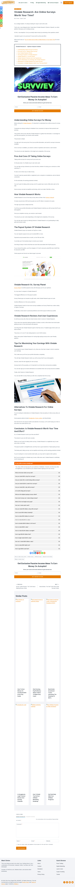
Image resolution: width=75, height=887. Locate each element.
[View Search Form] (61, 2)
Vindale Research (27, 123)
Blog (33, 2)
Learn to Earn (59, 869)
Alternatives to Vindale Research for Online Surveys (30, 61)
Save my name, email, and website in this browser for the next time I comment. (35, 844)
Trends (58, 874)
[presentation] (22, 642)
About (39, 863)
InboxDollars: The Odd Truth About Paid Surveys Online (49, 586)
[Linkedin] (35, 553)
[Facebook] (31, 553)
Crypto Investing (60, 871)
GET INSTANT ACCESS (37, 110)
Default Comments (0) (20, 816)
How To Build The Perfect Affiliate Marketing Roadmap (36, 798)
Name (18, 841)
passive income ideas (47, 556)
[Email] (1, 23)
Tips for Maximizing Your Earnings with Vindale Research (31, 59)
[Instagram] (70, 882)
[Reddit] (40, 553)
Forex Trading (59, 863)
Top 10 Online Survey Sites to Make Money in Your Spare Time (40, 39)
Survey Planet (17, 287)
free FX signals (68, 2)
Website (48, 841)
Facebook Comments (30, 816)
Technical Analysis (53, 2)
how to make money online (20, 556)
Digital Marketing (41, 2)
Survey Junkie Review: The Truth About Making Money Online (25, 586)
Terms (39, 871)
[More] (44, 553)
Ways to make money (19, 559)
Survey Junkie (38, 418)
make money (30, 556)
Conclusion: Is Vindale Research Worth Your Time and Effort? (32, 63)
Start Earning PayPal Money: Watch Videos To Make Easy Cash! (37, 692)
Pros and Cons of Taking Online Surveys (27, 51)
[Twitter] (33, 553)
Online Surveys (38, 556)
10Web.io (16, 884)
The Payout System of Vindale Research (27, 54)
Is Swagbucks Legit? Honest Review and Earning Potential (21, 798)
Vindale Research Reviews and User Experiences (29, 58)
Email (33, 841)
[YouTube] (72, 882)
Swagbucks (32, 418)
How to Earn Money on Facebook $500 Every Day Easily (22, 692)
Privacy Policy (41, 874)
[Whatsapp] (42, 553)
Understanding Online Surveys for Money (28, 49)
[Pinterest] (38, 553)
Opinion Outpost (50, 197)
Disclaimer (40, 869)
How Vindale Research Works (25, 53)
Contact (39, 866)
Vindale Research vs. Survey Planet (26, 56)
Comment (19, 824)
